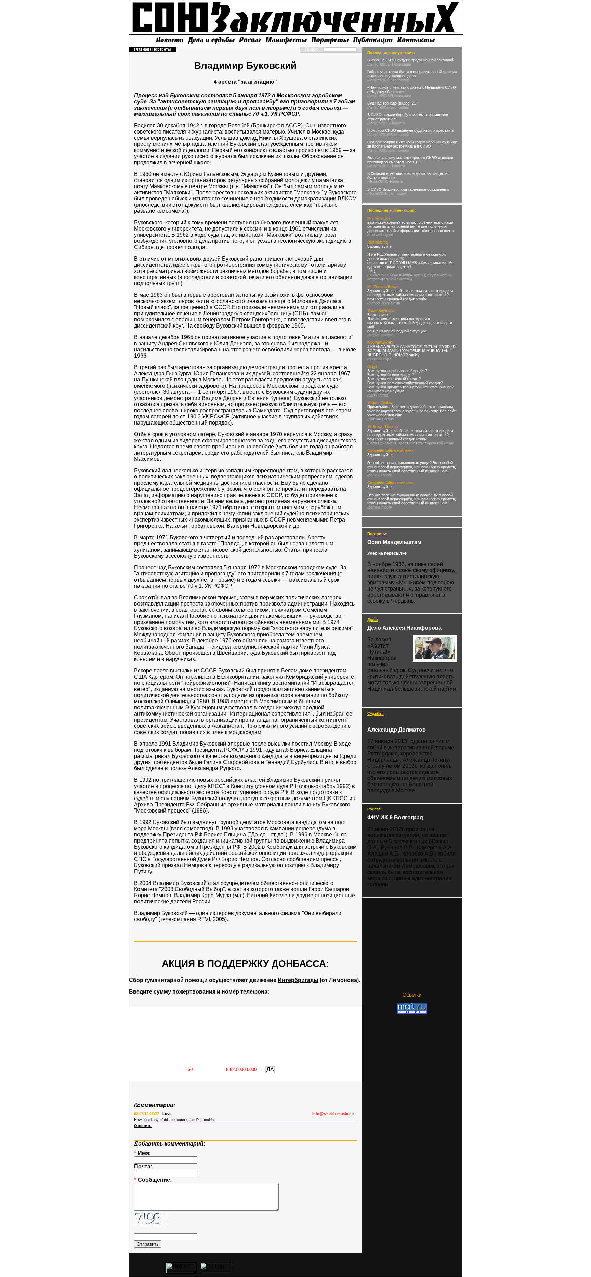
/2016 (384, 64)
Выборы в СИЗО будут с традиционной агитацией (410, 60)
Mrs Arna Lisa (378, 218)
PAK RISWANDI (380, 343)
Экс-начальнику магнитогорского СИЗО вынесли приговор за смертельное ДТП (410, 160)
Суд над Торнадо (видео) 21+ (392, 103)
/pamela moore (379, 475)
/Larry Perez (377, 395)
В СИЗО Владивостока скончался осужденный (408, 189)
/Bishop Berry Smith (383, 303)
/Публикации (400, 64)
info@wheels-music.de (333, 1114)
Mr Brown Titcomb (382, 427)
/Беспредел (399, 80)
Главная (141, 49)
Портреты (161, 49)
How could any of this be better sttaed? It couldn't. (175, 1120)
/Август (373, 64)
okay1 (372, 366)
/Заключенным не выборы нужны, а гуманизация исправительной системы (409, 277)
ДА (270, 1069)
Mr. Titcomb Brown (382, 286)
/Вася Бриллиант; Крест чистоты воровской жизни (410, 443)
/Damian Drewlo (380, 419)
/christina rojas (379, 359)
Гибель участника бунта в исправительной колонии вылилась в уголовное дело (412, 74)
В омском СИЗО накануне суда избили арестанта (410, 130)
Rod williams (377, 242)
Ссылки (412, 995)
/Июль (372, 182)
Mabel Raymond (380, 310)
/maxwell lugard (380, 235)
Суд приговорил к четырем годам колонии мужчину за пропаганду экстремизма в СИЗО (412, 144)
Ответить (143, 1126)
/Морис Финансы (381, 335)
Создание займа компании (390, 450)
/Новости (397, 123)
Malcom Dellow (379, 403)
